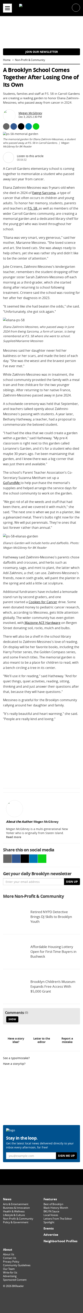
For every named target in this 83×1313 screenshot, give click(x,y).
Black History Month (56, 1208)
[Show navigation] (7, 8)
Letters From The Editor (58, 1218)
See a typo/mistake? (16, 1058)
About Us (8, 1254)
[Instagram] (41, 1177)
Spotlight (49, 1222)
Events (49, 1228)
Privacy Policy (11, 1261)
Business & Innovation (16, 1208)
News (7, 1199)
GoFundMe (12, 483)
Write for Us (10, 1272)
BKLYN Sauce (51, 1211)
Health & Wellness (14, 1211)
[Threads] (52, 1177)
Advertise (51, 1235)
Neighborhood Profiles (60, 1241)
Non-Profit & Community (30, 60)
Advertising (10, 1276)
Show (12, 1019)
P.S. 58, (33, 208)
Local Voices (51, 1215)
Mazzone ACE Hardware (42, 623)
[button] (76, 7)
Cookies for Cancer (43, 602)
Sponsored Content (15, 1280)
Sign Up (72, 881)
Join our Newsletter (41, 52)
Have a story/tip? (14, 1064)
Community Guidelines (16, 1265)
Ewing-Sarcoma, (44, 193)
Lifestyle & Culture (14, 1215)
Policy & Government (15, 1222)
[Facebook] (31, 1177)
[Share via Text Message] (36, 126)
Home (6, 60)
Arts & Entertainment (15, 1204)
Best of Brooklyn (53, 1204)
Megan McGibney (30, 113)
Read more (13, 837)
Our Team (9, 1269)
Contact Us (9, 1258)
